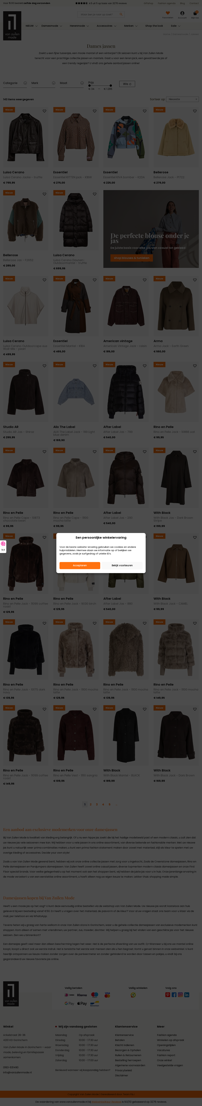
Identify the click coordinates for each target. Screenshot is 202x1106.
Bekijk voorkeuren (122, 565)
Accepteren (80, 565)
